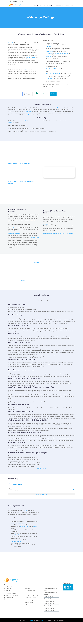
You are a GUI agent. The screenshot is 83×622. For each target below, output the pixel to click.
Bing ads (35, 526)
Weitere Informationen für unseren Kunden (19, 163)
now (16, 489)
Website (23, 280)
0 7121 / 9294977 (13, 1)
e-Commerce (42, 5)
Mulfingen (58, 107)
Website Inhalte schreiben (31, 593)
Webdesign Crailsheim (49, 598)
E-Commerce (55, 68)
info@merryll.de (9, 597)
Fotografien (48, 56)
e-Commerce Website (30, 590)
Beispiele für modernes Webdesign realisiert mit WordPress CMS (58, 233)
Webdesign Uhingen (49, 610)
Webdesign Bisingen (49, 596)
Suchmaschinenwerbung (54, 73)
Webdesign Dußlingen (49, 601)
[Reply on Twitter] (13, 491)
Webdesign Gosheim (49, 605)
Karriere (67, 5)
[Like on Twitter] (18, 491)
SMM (66, 53)
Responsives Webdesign (14, 233)
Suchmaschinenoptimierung (55, 70)
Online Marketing (29, 602)
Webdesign (36, 5)
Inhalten (13, 227)
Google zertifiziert (24, 526)
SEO (47, 70)
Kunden (28, 114)
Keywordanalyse (49, 60)
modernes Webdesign (31, 57)
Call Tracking (50, 78)
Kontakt (72, 5)
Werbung (27, 120)
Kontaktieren (46, 224)
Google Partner (28, 111)
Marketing (67, 113)
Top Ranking (26, 69)
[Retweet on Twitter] (15, 491)
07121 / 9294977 (14, 593)
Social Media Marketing (59, 53)
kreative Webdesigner (16, 534)
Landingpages (50, 5)
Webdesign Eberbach (49, 603)
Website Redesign (29, 600)
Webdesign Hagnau (49, 608)
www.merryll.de (9, 599)
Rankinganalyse (49, 51)
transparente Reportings (16, 541)
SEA (47, 73)
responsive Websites (34, 237)
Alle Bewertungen (41, 468)
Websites (36, 262)
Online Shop (48, 68)
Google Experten (27, 508)
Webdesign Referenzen (59, 5)
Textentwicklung (49, 53)
